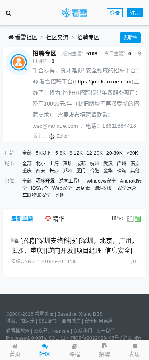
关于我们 (105, 331)
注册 (135, 13)
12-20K (95, 153)
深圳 (67, 164)
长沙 (54, 171)
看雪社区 (25, 37)
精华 (57, 219)
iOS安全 (39, 188)
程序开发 (45, 181)
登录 (115, 13)
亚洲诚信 (71, 321)
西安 (40, 171)
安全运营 (126, 188)
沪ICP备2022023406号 (94, 338)
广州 (121, 164)
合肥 (94, 171)
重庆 (27, 171)
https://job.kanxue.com (103, 81)
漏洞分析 (103, 188)
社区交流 (57, 37)
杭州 (94, 164)
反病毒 (83, 188)
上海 (54, 164)
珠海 (121, 171)
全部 (27, 153)
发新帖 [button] (130, 37)
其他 (135, 171)
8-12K (76, 153)
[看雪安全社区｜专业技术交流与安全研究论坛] (74, 13)
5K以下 (43, 153)
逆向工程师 (71, 181)
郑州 (67, 171)
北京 (40, 164)
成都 (81, 164)
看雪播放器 (18, 331)
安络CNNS (23, 261)
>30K (132, 153)
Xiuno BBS (91, 314)
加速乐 (27, 321)
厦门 (81, 171)
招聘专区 (88, 37)
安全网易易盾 (98, 321)
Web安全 (62, 188)
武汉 (108, 164)
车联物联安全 (36, 195)
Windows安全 (101, 181)
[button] (134, 350)
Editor (62, 136)
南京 (135, 164)
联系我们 (82, 331)
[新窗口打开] (15, 240)
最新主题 (22, 218)
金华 (108, 171)
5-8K (60, 153)
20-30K (114, 153)
